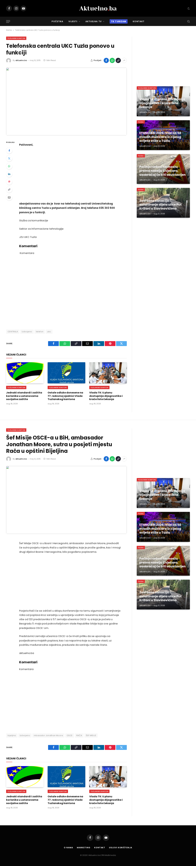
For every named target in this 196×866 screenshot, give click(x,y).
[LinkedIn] (9, 174)
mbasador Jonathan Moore (48, 735)
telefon (39, 331)
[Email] (9, 197)
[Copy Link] (118, 60)
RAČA (79, 735)
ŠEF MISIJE (91, 735)
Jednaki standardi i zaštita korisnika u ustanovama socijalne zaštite (24, 396)
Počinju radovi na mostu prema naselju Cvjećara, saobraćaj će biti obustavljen (162, 171)
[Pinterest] (9, 182)
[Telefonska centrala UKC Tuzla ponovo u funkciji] (66, 101)
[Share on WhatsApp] (112, 60)
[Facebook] (9, 150)
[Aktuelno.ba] (98, 8)
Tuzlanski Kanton (16, 38)
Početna (57, 21)
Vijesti (72, 21)
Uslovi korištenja (120, 847)
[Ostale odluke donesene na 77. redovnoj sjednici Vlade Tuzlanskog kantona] (66, 372)
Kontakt (138, 21)
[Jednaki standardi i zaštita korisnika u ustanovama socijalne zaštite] (25, 372)
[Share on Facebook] (106, 60)
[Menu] (8, 21)
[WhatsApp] (9, 166)
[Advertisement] (70, 174)
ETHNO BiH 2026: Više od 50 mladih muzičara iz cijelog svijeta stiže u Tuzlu (160, 137)
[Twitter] (9, 158)
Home (9, 30)
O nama (68, 847)
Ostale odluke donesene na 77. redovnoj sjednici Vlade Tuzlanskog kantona (65, 396)
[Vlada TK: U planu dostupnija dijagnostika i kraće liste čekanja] (108, 372)
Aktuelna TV (93, 21)
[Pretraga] (188, 21)
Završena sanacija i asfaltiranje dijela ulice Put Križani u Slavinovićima (160, 205)
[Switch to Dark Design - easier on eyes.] (188, 8)
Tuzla (141, 122)
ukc (49, 331)
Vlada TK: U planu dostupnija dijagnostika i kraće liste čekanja (106, 396)
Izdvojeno (27, 331)
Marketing (83, 847)
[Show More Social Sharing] (124, 60)
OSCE (70, 735)
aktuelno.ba (21, 60)
